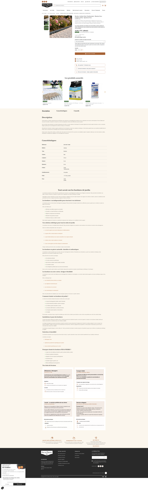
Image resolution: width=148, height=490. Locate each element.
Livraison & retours (61, 457)
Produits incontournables (79, 453)
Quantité (76, 48)
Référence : (44, 144)
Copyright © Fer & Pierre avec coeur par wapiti (49, 476)
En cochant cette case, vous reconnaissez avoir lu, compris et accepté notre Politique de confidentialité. (99, 461)
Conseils (76, 111)
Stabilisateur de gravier (47, 103)
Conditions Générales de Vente (64, 463)
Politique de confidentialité (63, 461)
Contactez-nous (61, 465)
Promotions (77, 455)
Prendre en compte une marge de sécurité (83, 39)
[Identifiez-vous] (103, 5)
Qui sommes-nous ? (62, 453)
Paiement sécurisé (61, 455)
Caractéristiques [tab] (61, 111)
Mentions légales (61, 459)
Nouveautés (77, 457)
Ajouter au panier (91, 53)
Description (46, 111)
